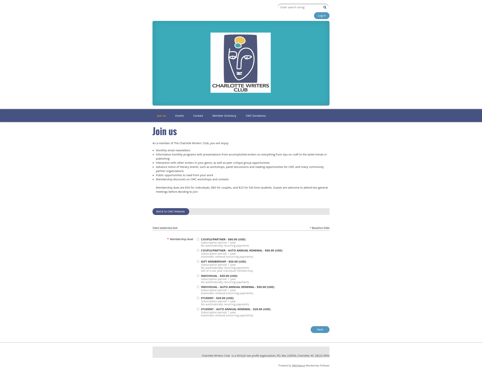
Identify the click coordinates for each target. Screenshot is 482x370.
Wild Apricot (298, 365)
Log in (322, 15)
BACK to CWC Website (170, 211)
